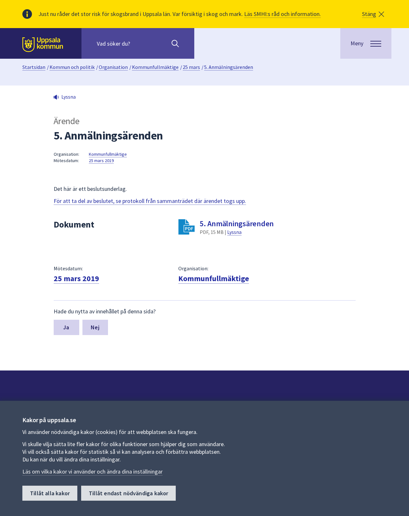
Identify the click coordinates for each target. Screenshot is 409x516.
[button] (373, 14)
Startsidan (33, 67)
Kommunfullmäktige (155, 67)
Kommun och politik (72, 67)
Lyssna (234, 232)
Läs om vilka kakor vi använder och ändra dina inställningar (92, 471)
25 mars (191, 67)
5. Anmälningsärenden (228, 67)
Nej (95, 327)
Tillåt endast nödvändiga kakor (128, 493)
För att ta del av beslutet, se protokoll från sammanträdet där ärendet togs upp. (150, 201)
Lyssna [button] (68, 96)
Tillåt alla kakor (50, 493)
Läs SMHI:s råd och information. (282, 14)
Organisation (113, 67)
